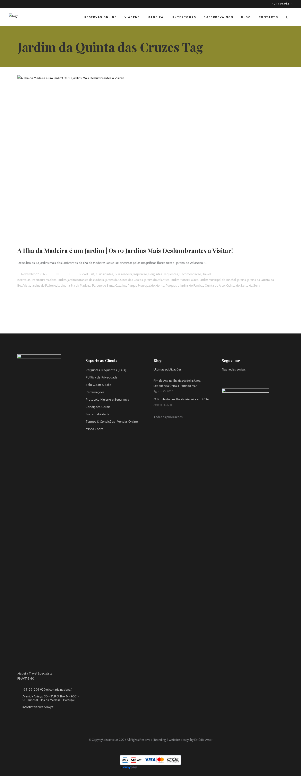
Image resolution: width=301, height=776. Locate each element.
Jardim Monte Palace (184, 280)
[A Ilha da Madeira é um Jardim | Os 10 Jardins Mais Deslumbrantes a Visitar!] (130, 155)
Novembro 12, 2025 (34, 274)
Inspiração (140, 274)
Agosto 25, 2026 (163, 391)
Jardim (62, 280)
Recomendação (190, 274)
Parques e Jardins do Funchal (184, 285)
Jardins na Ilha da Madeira (74, 285)
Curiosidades (104, 274)
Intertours (24, 280)
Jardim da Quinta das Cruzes (124, 280)
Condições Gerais (98, 407)
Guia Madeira (123, 274)
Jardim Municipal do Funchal (218, 280)
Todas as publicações (168, 417)
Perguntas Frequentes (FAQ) (106, 370)
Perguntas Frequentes (163, 274)
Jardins (241, 280)
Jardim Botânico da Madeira (86, 280)
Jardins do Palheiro (44, 285)
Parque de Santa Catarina (109, 285)
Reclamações (95, 392)
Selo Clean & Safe (98, 385)
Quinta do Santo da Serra (243, 285)
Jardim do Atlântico (157, 280)
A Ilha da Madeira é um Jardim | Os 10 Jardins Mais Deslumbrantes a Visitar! (125, 250)
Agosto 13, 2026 (163, 404)
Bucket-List (86, 274)
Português (281, 3)
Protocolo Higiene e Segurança (107, 399)
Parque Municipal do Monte (146, 285)
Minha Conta (94, 429)
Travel (207, 274)
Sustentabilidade (97, 414)
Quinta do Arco (215, 285)
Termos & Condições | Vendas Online (112, 421)
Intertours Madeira (44, 280)
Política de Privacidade (102, 377)
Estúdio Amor (203, 740)
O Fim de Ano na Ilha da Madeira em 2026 (181, 399)
